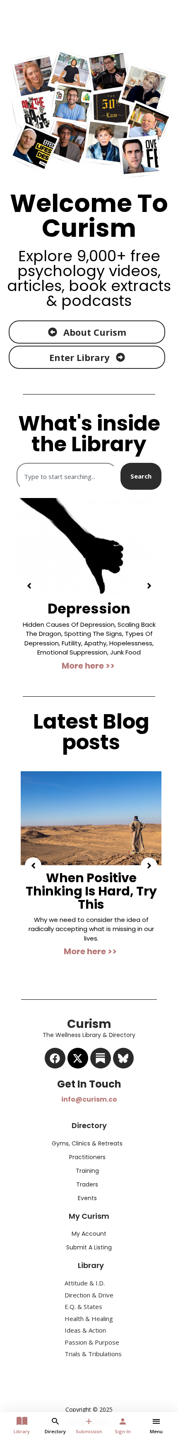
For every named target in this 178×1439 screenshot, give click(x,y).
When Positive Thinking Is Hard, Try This (91, 883)
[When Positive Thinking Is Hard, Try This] (91, 809)
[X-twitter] (77, 1050)
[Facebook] (55, 1050)
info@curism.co (89, 1091)
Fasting (108, 608)
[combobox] (67, 476)
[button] (29, 582)
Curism (89, 14)
